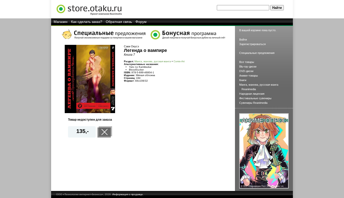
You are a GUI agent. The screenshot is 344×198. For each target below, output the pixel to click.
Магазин (60, 22)
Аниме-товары (248, 75)
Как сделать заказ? (86, 22)
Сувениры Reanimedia (253, 102)
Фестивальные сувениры (255, 98)
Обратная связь (119, 22)
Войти (243, 39)
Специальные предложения (256, 52)
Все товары (246, 61)
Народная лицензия (251, 93)
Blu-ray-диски (247, 66)
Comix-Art (179, 61)
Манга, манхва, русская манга (152, 61)
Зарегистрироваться (252, 44)
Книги (242, 80)
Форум (141, 22)
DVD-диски (246, 71)
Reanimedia (249, 89)
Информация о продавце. (128, 194)
